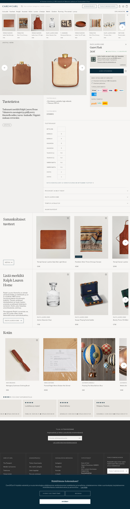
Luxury (75, 11)
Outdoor (54, 11)
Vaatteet (12, 11)
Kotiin (11, 42)
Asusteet (24, 11)
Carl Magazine (120, 11)
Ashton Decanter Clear (51, 35)
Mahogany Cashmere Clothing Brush (18, 386)
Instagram (58, 463)
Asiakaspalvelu (89, 6)
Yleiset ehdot (7, 474)
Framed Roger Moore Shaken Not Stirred (57, 386)
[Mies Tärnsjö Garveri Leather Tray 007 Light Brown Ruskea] (81, 22)
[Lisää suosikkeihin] (67, 218)
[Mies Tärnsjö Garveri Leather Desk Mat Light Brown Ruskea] (9, 22)
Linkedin (58, 474)
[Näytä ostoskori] (126, 6)
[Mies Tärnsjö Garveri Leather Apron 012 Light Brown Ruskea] (37, 22)
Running (60, 11)
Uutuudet (5, 11)
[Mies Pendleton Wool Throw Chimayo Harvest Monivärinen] (23, 22)
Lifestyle (42, 11)
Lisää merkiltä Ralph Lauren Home (13, 280)
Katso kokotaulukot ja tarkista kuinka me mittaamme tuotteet (69, 183)
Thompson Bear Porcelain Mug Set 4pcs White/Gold (109, 35)
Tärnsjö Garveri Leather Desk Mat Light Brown (52, 262)
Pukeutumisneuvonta (107, 6)
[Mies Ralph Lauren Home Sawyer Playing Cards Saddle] (91, 293)
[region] (65, 408)
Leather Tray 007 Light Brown (80, 35)
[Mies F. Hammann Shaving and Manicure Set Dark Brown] (66, 22)
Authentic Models (88, 382)
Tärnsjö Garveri (8, 33)
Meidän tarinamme (9, 467)
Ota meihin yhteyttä (35, 467)
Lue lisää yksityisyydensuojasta (65, 442)
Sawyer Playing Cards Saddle (84, 320)
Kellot (30, 11)
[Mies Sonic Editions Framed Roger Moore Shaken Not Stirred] (60, 359)
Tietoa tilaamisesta (35, 463)
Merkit (48, 11)
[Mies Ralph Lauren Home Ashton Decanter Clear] (52, 22)
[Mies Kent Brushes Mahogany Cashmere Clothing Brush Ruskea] (22, 359)
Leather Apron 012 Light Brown (37, 35)
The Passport (7, 463)
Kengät (18, 11)
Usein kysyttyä (33, 470)
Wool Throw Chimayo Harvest (22, 35)
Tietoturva (6, 470)
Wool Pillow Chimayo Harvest (94, 35)
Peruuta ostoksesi (35, 474)
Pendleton (20, 33)
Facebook (58, 467)
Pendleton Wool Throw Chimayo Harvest (88, 262)
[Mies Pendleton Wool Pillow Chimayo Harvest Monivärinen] (95, 22)
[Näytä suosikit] (123, 6)
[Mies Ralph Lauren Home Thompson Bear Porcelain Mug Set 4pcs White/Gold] (110, 22)
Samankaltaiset (14, 221)
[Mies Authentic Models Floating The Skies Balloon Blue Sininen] (98, 359)
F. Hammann (64, 33)
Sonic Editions (49, 382)
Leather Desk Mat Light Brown (8, 35)
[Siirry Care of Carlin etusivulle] (10, 6)
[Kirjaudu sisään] (119, 6)
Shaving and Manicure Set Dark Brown (66, 35)
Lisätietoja (123, 64)
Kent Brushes (10, 382)
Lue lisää (84, 487)
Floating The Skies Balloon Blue (92, 386)
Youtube (57, 470)
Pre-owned (68, 11)
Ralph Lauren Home (52, 33)
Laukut (36, 11)
